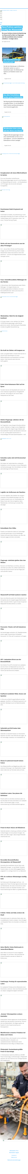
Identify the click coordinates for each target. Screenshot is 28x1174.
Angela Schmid (6, 41)
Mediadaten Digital (14, 1152)
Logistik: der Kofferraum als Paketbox (13, 492)
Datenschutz (14, 1157)
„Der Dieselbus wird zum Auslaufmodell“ (12, 61)
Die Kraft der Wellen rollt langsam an (13, 350)
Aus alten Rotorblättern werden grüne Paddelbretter (13, 96)
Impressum (14, 1155)
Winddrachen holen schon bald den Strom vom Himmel (13, 129)
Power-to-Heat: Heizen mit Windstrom (13, 828)
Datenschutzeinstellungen (14, 1160)
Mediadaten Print (14, 1150)
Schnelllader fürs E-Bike (8, 528)
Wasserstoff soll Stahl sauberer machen (13, 595)
